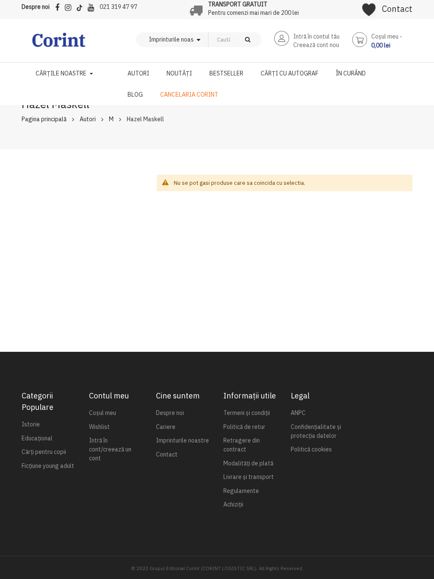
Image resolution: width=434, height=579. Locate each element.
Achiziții (233, 504)
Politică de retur (244, 427)
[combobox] (221, 39)
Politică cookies (311, 449)
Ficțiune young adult (48, 466)
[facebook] (59, 6)
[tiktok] (81, 6)
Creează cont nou (316, 45)
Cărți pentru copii (44, 452)
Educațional (37, 438)
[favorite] (369, 7)
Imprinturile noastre (182, 440)
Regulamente (241, 491)
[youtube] (93, 6)
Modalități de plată (248, 463)
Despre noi (36, 7)
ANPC (298, 413)
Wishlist (99, 427)
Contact (397, 8)
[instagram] (70, 6)
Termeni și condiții (246, 413)
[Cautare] (248, 39)
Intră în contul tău (316, 36)
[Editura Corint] (59, 44)
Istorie (31, 424)
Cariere (165, 427)
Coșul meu (102, 413)
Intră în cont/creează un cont (110, 449)
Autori (88, 119)
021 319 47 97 (118, 7)
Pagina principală (44, 119)
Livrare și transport (248, 477)
